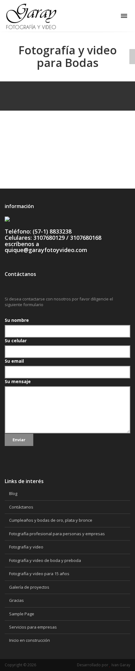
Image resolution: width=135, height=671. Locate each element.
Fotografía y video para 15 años (39, 573)
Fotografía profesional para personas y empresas (57, 533)
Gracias (16, 600)
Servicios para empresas (33, 627)
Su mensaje (18, 381)
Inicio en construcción (29, 640)
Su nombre (17, 320)
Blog (13, 493)
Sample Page (21, 614)
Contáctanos (21, 507)
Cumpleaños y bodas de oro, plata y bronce (50, 520)
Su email (14, 361)
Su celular (16, 341)
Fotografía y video (26, 547)
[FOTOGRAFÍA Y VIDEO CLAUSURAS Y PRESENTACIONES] (132, 56)
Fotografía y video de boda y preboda (45, 560)
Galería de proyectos (29, 587)
